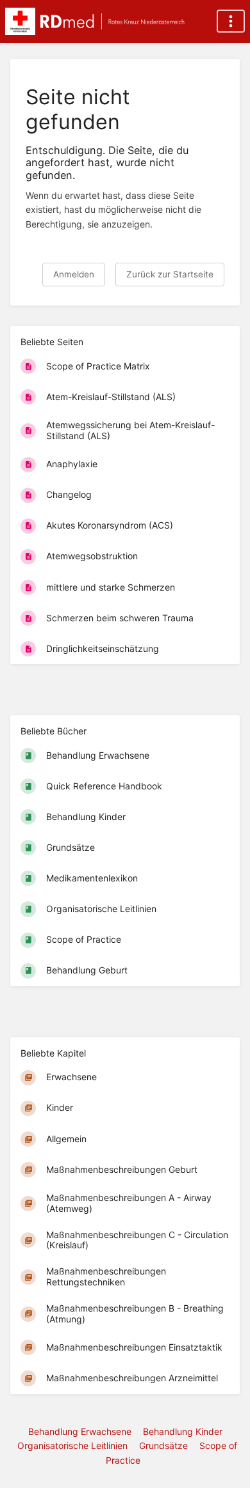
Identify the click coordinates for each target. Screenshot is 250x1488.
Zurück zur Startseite (169, 274)
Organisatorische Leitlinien (72, 1445)
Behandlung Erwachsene (79, 1431)
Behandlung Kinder (182, 1431)
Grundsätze (163, 1445)
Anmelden (73, 274)
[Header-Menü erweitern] (231, 21)
